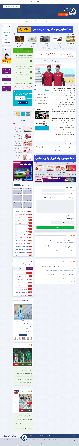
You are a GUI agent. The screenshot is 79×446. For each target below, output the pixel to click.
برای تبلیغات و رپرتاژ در (6, 27)
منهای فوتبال (26, 21)
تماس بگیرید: (7, 39)
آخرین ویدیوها (25, 300)
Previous (15, 312)
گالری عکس (20, 205)
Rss (32, 435)
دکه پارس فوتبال (25, 391)
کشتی (21, 202)
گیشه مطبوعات (33, 21)
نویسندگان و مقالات (61, 21)
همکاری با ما (19, 2)
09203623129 (6, 43)
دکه (21, 207)
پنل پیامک (6, 66)
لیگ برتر (68, 21)
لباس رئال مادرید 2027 (6, 71)
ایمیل (72, 194)
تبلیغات (49, 2)
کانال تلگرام (47, 436)
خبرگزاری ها (68, 48)
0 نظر (64, 60)
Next (30, 312)
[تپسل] (17, 27)
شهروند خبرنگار (56, 2)
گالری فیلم (29, 207)
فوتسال (20, 188)
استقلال (20, 190)
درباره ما (25, 2)
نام (73, 190)
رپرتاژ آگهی (32, 2)
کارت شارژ (43, 2)
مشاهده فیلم (23, 335)
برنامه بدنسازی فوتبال (6, 88)
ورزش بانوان (29, 205)
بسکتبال (20, 200)
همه (18, 185)
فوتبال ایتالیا (29, 198)
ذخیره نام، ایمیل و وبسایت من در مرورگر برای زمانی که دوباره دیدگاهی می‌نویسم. (70, 217)
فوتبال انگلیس (19, 195)
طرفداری (66, 143)
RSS (38, 2)
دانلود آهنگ (6, 76)
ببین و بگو (69, 235)
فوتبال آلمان (20, 198)
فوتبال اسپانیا (29, 195)
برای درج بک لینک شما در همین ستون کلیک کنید (22, 87)
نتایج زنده (23, 120)
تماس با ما (12, 2)
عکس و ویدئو (46, 21)
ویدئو (71, 2)
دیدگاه (72, 199)
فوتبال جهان (53, 21)
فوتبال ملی (73, 21)
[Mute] (39, 117)
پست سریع (6, 80)
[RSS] (74, 236)
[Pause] (36, 117)
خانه (75, 2)
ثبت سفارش (42, 128)
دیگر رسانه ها (64, 2)
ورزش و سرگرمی (19, 21)
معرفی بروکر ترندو (7, 83)
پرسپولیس (29, 193)
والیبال (30, 202)
